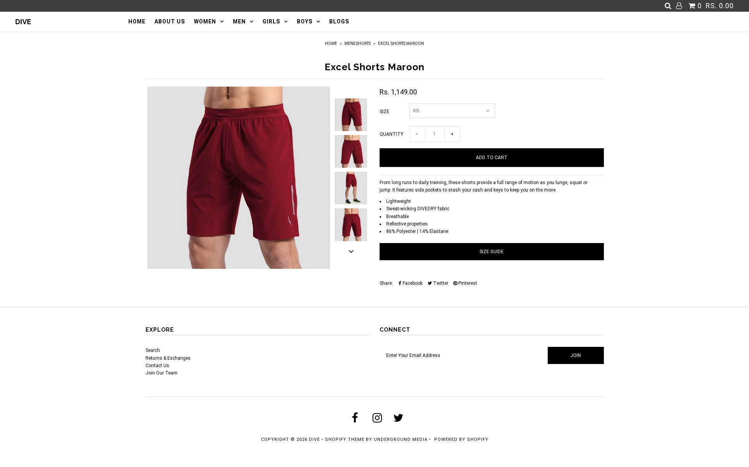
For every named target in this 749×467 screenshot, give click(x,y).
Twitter (440, 283)
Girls (271, 21)
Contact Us (157, 365)
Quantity (391, 134)
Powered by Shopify (461, 439)
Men (239, 21)
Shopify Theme (344, 439)
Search (153, 350)
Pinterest (467, 283)
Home (137, 21)
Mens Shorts (357, 43)
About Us (169, 21)
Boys (304, 21)
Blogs (339, 21)
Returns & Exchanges (168, 358)
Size (384, 111)
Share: (386, 283)
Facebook (411, 283)
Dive (23, 22)
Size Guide (491, 251)
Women (205, 21)
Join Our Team (161, 373)
